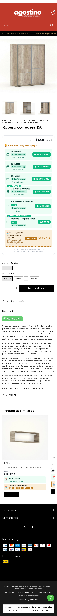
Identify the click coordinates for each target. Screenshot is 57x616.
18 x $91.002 (43, 166)
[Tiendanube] (28, 600)
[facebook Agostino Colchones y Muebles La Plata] (32, 527)
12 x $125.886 (42, 179)
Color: (9, 274)
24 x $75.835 (43, 154)
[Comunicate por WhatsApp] (50, 598)
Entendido (44, 610)
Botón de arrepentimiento (29, 596)
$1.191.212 (44, 206)
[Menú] (4, 14)
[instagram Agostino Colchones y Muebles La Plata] (25, 527)
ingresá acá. (47, 592)
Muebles (12, 120)
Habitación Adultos (27, 120)
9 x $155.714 (43, 191)
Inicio (4, 120)
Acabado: (11, 263)
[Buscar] (51, 25)
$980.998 (44, 222)
